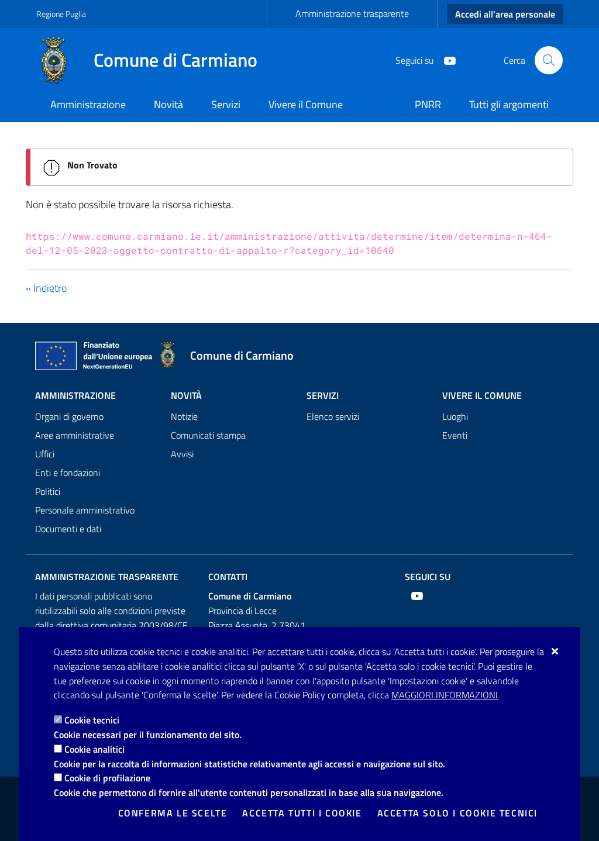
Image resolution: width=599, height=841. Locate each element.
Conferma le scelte (173, 813)
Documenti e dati (68, 529)
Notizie (184, 416)
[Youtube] (445, 60)
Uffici (44, 454)
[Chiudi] (555, 650)
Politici (47, 491)
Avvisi (182, 454)
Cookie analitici (94, 749)
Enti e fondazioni (67, 473)
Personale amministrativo (85, 510)
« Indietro (46, 288)
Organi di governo (69, 416)
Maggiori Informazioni (444, 695)
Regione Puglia (61, 14)
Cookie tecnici (91, 720)
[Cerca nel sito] (549, 60)
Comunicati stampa (208, 435)
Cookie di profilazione (107, 778)
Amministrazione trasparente (352, 13)
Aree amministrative (74, 435)
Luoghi (455, 416)
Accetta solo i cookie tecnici (457, 813)
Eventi (454, 435)
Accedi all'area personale (505, 14)
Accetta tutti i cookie (302, 813)
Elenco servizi (333, 416)
